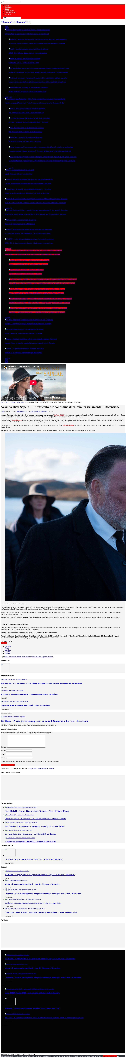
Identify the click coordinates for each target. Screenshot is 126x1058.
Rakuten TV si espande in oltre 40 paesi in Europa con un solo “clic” (32, 1008)
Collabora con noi (10, 12)
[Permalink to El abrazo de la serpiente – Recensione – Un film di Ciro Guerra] (20, 838)
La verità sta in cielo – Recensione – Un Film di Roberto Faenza (30, 834)
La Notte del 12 (59, 415)
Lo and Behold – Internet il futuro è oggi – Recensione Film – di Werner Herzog (37, 811)
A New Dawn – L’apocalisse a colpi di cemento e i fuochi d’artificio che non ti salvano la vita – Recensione (37, 312)
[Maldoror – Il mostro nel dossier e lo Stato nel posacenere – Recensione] (29, 260)
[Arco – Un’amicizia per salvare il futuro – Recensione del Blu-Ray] (27, 108)
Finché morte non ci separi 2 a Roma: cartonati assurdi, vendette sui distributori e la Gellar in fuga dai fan (37, 82)
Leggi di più (113, 1056)
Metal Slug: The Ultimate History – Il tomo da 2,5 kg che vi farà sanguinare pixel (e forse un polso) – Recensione (35, 214)
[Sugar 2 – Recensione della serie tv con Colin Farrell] (19, 170)
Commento (4, 747)
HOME (6, 26)
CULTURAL (7, 318)
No (107, 1056)
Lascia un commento (40, 412)
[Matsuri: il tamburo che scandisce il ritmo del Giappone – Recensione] (24, 329)
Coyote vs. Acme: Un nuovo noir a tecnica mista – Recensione (25, 274)
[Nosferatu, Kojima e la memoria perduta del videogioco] (20, 220)
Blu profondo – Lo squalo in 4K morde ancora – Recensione (25, 141)
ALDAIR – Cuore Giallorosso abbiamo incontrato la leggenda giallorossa (28, 53)
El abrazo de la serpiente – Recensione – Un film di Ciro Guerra (30, 842)
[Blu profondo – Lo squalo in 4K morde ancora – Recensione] (25, 137)
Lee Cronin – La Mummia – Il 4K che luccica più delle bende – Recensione (28, 122)
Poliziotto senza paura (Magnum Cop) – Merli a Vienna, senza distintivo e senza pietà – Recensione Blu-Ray (34, 103)
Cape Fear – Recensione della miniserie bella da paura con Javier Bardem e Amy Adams (28, 183)
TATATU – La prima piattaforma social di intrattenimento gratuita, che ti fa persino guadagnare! (44, 1018)
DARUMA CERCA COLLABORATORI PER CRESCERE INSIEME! (34, 859)
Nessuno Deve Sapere (39, 657)
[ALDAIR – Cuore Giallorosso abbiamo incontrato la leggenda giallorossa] (28, 49)
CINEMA (7, 28)
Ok (104, 1056)
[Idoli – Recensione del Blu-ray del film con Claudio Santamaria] (26, 128)
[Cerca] (1, 2)
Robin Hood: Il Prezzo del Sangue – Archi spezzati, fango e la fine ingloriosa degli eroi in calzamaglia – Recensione (39, 303)
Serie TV (11, 168)
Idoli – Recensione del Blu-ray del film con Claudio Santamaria (25, 132)
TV (5, 166)
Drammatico (20, 402)
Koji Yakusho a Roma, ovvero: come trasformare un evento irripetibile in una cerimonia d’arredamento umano (38, 72)
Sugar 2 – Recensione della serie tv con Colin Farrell (18, 174)
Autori (7, 9)
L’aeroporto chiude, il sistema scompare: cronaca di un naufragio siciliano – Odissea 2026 (41, 912)
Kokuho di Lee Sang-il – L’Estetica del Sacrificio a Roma (24, 63)
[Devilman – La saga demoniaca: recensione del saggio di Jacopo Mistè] (24, 348)
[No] (118, 1056)
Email (3, 754)
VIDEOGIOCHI (8, 208)
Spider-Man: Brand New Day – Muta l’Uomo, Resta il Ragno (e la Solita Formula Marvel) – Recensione (36, 293)
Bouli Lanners (17, 420)
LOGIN (6, 362)
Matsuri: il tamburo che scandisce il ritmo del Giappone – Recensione (23, 333)
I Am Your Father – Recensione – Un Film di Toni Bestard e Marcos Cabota (35, 819)
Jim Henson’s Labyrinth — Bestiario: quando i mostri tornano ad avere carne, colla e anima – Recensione (37, 43)
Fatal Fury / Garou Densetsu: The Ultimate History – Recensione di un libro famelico (27, 233)
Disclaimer (8, 14)
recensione (49, 657)
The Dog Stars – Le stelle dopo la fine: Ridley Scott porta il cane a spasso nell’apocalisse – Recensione (32, 254)
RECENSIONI (8, 249)
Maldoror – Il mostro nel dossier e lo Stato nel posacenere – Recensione (28, 264)
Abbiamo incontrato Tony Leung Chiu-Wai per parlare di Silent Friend (27, 91)
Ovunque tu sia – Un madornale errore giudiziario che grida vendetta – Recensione (27, 193)
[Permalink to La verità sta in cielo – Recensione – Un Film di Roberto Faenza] (18, 830)
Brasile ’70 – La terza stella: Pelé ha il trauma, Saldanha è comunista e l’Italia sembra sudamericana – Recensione (35, 203)
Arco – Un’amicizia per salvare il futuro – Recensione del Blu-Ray (26, 112)
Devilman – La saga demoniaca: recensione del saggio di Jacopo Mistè (23, 352)
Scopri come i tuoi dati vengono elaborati (41, 768)
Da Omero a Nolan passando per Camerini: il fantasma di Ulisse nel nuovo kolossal (27, 34)
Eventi (7, 5)
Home (3, 402)
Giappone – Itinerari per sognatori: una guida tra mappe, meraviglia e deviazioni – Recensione (30, 343)
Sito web (3, 758)
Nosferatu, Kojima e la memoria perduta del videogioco (20, 224)
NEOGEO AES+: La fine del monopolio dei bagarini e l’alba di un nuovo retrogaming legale (29, 243)
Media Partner (9, 10)
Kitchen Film (17, 657)
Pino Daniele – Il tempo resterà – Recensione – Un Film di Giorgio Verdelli (34, 826)
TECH (6, 360)
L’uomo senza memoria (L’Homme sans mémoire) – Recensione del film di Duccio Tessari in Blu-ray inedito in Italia (40, 151)
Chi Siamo (8, 7)
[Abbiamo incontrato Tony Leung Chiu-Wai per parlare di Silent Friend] (28, 87)
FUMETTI (7, 358)
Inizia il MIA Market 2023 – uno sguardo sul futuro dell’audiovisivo (32, 993)
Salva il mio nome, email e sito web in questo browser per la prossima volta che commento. (31, 761)
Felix (2, 412)
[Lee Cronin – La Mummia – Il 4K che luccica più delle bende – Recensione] (29, 118)
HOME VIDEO (8, 97)
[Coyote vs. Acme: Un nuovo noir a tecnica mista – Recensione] (26, 270)
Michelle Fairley (68, 425)
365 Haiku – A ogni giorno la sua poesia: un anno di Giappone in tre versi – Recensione (28, 324)
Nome (3, 750)
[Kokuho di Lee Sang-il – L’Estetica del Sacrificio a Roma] (24, 59)
